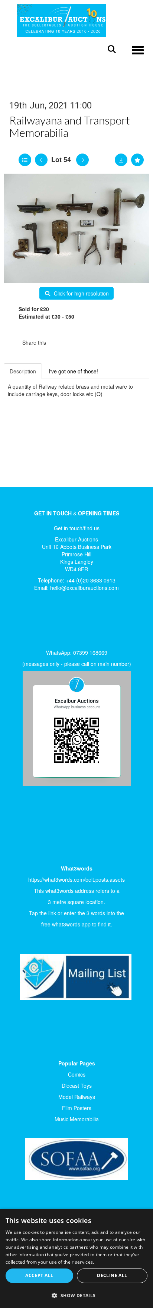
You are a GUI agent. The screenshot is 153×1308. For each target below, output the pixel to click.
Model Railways (76, 1096)
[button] (76, 1295)
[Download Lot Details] (121, 160)
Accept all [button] (39, 1275)
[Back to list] (25, 160)
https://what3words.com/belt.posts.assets (76, 879)
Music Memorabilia (77, 1119)
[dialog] (76, 1258)
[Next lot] (82, 160)
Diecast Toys (77, 1085)
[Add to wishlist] (137, 160)
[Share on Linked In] (74, 342)
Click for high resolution (80, 293)
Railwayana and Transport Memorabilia (69, 126)
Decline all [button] (112, 1275)
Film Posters (76, 1108)
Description (23, 371)
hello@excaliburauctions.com (84, 587)
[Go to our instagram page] (89, 342)
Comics (76, 1074)
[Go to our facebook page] (18, 622)
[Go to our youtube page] (49, 622)
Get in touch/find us (77, 528)
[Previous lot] (41, 160)
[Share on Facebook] (58, 342)
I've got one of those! (73, 371)
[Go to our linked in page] (34, 622)
